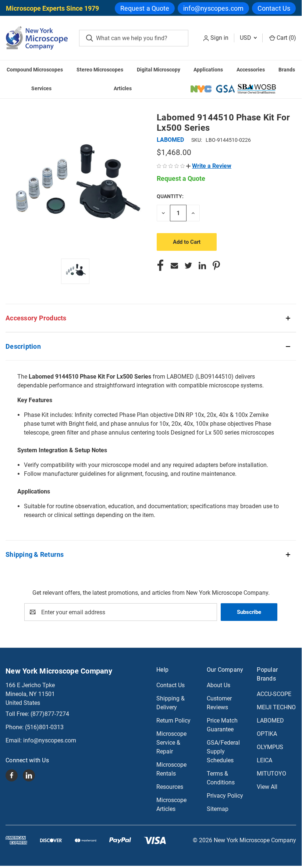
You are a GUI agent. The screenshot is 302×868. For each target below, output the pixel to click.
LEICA (264, 760)
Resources (169, 786)
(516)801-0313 (44, 727)
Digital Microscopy (158, 70)
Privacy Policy (225, 795)
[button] (208, 165)
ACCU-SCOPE (274, 693)
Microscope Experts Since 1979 (52, 8)
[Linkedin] (202, 265)
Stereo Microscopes (100, 70)
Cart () (285, 37)
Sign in (219, 37)
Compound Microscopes (35, 70)
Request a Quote (145, 8)
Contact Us (273, 8)
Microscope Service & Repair (171, 742)
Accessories (251, 70)
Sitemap (217, 808)
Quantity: (170, 196)
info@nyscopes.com (213, 8)
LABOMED (270, 720)
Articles (123, 88)
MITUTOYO (271, 773)
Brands (286, 70)
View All (267, 786)
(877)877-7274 (50, 713)
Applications (208, 70)
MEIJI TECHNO (276, 707)
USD (246, 37)
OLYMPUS (270, 747)
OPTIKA (267, 733)
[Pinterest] (216, 265)
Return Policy (173, 720)
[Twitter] (188, 265)
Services (41, 88)
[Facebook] (160, 265)
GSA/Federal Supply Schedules (223, 751)
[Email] (174, 265)
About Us (218, 685)
